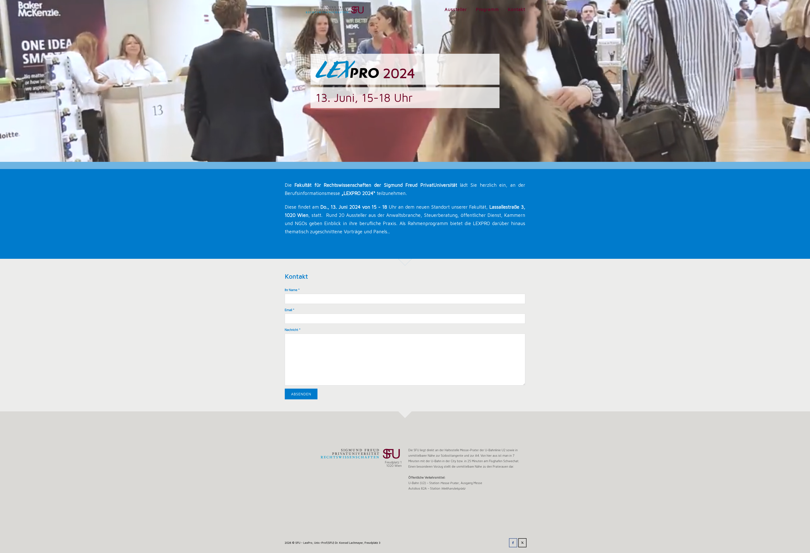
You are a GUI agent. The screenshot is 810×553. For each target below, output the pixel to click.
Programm (487, 9)
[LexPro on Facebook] (513, 542)
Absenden (301, 394)
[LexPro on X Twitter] (522, 542)
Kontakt (516, 9)
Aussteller (456, 9)
